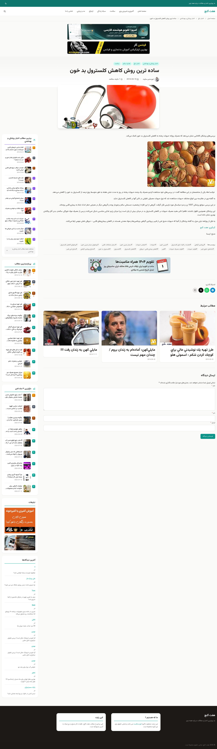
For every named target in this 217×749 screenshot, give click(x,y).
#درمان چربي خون (126, 245)
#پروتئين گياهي (200, 245)
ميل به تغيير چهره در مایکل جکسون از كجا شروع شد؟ (21, 598)
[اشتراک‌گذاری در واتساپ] (206, 290)
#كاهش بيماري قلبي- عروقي (149, 249)
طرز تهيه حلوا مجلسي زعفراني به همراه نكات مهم (14, 339)
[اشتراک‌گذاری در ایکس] (200, 290)
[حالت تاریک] (4, 3)
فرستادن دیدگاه (208, 436)
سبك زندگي (101, 11)
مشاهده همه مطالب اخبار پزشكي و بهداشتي (22, 250)
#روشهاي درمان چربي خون (90, 245)
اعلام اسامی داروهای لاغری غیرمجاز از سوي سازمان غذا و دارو (15, 148)
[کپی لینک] (195, 290)
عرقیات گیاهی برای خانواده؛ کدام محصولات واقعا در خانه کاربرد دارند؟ (13, 487)
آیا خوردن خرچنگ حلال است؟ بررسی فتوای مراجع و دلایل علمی (21, 639)
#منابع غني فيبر (71, 249)
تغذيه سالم (126, 63)
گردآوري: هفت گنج (207, 227)
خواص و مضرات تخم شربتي (15, 362)
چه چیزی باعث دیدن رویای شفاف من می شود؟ (20, 585)
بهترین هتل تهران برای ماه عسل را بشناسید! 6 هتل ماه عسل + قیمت (20, 680)
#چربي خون (164, 245)
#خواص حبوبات (141, 245)
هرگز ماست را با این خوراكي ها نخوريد (14, 230)
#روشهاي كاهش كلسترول (68, 245)
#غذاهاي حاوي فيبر (207, 249)
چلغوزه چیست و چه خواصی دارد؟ (24, 573)
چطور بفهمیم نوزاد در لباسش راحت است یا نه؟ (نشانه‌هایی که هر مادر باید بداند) (13, 430)
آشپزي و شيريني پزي (126, 11)
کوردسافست (137, 724)
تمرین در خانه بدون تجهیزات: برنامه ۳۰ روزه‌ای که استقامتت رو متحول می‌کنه (20, 613)
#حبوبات (153, 245)
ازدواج (91, 11)
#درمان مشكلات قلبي (109, 245)
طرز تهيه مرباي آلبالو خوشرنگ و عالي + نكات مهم (14, 328)
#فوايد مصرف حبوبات (176, 249)
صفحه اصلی (142, 11)
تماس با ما (69, 11)
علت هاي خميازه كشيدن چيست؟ (16, 179)
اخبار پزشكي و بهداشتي (150, 63)
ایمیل (212, 423)
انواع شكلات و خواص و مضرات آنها (14, 209)
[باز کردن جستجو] (4, 11)
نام (213, 413)
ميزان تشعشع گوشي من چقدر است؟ (14, 199)
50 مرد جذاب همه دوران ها (26, 626)
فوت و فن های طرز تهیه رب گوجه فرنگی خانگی (14, 351)
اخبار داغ (136, 63)
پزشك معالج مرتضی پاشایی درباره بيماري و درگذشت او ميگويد (15, 189)
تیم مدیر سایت (148, 79)
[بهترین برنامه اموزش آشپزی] (20, 520)
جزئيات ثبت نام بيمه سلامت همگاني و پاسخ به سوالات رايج (14, 220)
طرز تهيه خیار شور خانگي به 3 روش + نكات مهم (14, 282)
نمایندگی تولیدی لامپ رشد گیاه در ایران (14, 464)
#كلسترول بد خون (104, 249)
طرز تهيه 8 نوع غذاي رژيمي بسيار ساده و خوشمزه (15, 294)
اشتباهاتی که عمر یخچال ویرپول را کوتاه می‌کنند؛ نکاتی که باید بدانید (14, 453)
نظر (213, 386)
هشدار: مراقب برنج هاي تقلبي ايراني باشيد (14, 169)
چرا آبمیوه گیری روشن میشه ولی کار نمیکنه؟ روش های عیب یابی (14, 476)
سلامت (112, 11)
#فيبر (164, 249)
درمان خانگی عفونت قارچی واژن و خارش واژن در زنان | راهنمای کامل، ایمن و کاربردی (13, 271)
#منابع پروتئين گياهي (88, 249)
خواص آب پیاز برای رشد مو (26, 667)
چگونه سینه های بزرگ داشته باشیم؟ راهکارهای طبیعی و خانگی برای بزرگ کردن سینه (13, 316)
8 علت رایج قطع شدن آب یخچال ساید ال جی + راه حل (13, 441)
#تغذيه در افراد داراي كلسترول (181, 245)
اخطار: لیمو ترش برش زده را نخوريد (15, 240)
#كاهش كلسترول (130, 249)
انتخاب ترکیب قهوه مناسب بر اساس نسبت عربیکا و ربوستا (14, 407)
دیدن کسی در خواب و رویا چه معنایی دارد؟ (21, 694)
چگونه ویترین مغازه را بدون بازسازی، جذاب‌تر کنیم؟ (14, 419)
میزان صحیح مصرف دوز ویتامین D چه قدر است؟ (14, 373)
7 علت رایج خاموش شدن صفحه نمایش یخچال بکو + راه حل (13, 396)
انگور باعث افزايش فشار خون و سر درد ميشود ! (14, 159)
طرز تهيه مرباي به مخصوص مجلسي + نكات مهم (14, 305)
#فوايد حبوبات (192, 249)
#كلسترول (117, 249)
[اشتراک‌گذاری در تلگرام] (212, 290)
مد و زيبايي (81, 11)
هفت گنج (209, 715)
